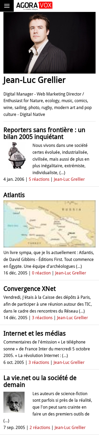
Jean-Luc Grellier (69, 179)
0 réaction (41, 273)
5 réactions (39, 179)
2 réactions (40, 427)
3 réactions (42, 317)
